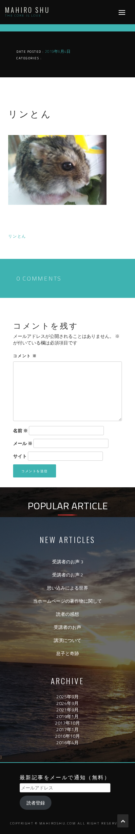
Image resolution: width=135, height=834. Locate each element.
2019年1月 (67, 716)
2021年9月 (67, 709)
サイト (20, 456)
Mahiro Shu (27, 9)
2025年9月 (67, 696)
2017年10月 (67, 722)
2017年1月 (67, 729)
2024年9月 (67, 703)
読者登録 (36, 802)
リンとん (17, 236)
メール (22, 443)
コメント (25, 355)
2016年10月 (67, 735)
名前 (20, 430)
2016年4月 (67, 742)
